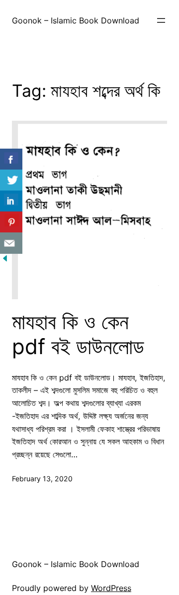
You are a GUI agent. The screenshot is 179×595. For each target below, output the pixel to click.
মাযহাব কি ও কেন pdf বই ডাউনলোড (78, 334)
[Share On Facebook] (11, 159)
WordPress (111, 588)
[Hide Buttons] (5, 260)
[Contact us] (11, 243)
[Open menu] (161, 20)
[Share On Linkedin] (11, 201)
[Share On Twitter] (11, 180)
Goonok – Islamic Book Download (75, 20)
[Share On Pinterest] (11, 222)
